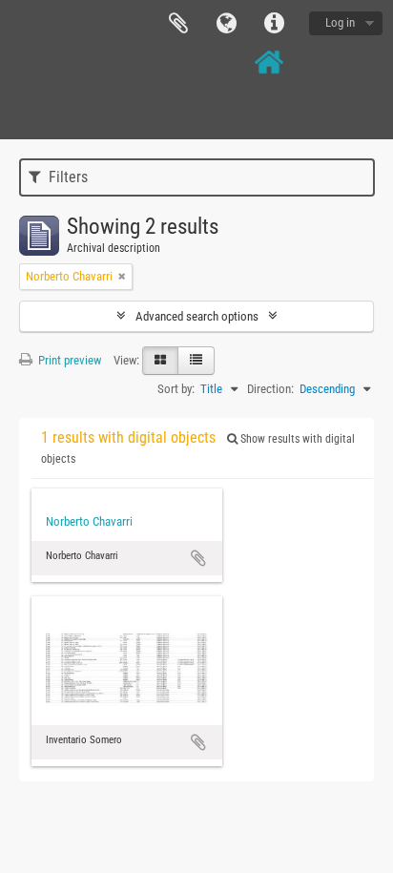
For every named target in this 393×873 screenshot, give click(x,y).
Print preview (68, 360)
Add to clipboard (198, 558)
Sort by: (176, 389)
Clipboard (178, 24)
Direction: (270, 389)
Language (226, 24)
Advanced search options (197, 316)
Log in (340, 22)
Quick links (274, 24)
